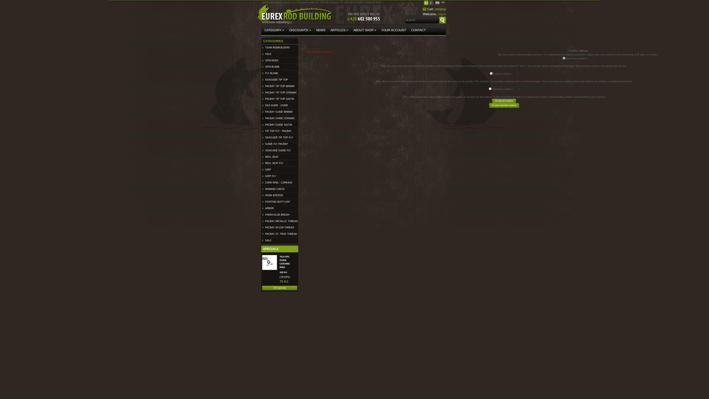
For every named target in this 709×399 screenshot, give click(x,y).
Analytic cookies (502, 73)
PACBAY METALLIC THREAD (281, 221)
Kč (426, 3)
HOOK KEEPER (274, 195)
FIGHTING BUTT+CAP (277, 201)
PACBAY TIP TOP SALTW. (279, 99)
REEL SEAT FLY (274, 163)
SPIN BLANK (272, 66)
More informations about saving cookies (504, 109)
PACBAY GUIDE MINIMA (279, 111)
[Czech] (443, 4)
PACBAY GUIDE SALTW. (278, 124)
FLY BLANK (271, 73)
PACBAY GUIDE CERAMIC (280, 118)
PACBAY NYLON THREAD (279, 227)
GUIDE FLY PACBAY (276, 144)
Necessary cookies (576, 58)
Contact (418, 30)
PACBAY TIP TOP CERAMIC (281, 92)
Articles (339, 30)
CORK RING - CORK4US (278, 182)
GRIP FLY (270, 176)
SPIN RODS (271, 60)
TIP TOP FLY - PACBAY (278, 131)
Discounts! (299, 30)
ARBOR (269, 208)
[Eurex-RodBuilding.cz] (268, 11)
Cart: (430, 9)
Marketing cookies (502, 89)
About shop (364, 30)
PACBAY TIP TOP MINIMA (280, 86)
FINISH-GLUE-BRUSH (277, 214)
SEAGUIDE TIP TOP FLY (279, 137)
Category (273, 30)
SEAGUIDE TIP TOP (276, 79)
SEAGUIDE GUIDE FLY (278, 150)
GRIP (268, 169)
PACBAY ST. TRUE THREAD (281, 234)
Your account (393, 30)
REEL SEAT (271, 157)
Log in (442, 14)
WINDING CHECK (275, 189)
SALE (268, 54)
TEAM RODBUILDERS (277, 47)
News (320, 30)
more (590, 58)
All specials (280, 288)
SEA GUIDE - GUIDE (276, 105)
